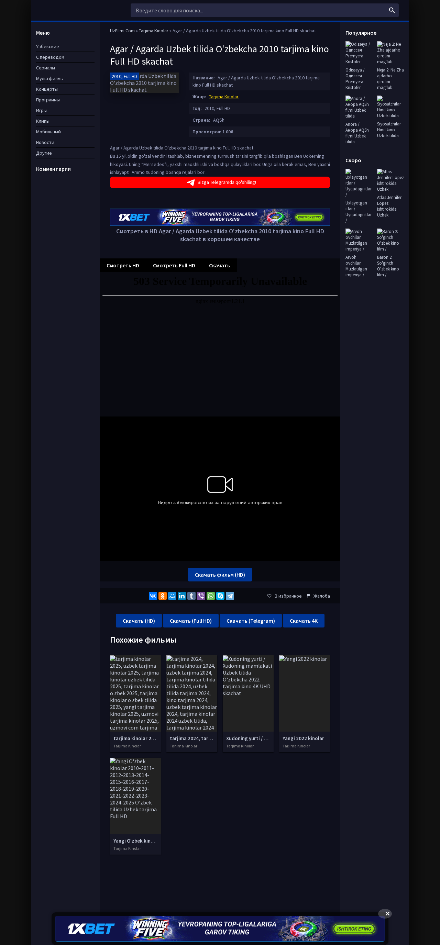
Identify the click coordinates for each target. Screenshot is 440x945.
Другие (44, 153)
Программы (48, 100)
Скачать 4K (304, 620)
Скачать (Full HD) (191, 620)
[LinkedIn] (182, 596)
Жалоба (322, 596)
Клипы (43, 121)
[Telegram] (230, 596)
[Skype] (220, 596)
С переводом (50, 57)
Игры (41, 110)
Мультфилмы (50, 78)
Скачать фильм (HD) (220, 574)
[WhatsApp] (211, 596)
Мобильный (48, 132)
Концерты (47, 89)
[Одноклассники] (162, 596)
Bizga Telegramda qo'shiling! (227, 182)
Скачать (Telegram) (251, 620)
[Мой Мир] (172, 596)
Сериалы (45, 68)
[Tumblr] (191, 596)
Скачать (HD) (139, 620)
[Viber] (201, 596)
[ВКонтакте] (153, 596)
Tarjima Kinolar (224, 96)
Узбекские (47, 46)
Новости (45, 142)
